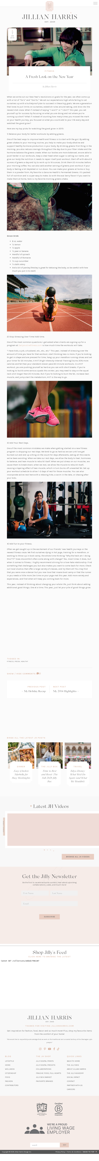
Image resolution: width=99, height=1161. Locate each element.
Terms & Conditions (74, 1152)
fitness (10, 661)
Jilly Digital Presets (45, 1065)
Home (7, 1065)
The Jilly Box (49, 766)
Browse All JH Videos (78, 857)
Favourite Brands (44, 1081)
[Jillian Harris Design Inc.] (49, 17)
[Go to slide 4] (53, 850)
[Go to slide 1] (44, 849)
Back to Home (73, 1061)
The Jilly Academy (75, 1073)
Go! (64, 1145)
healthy (24, 661)
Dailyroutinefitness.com (30, 345)
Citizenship (10, 1073)
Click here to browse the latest (49, 956)
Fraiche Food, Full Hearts (48, 1073)
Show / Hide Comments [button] (30, 674)
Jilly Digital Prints (45, 1061)
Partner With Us (74, 1085)
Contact (71, 1081)
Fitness (49, 71)
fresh (17, 661)
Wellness (10, 1069)
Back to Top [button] (89, 1152)
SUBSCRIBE (49, 917)
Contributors (11, 1085)
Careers (71, 1089)
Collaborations (43, 1069)
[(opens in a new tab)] (42, 1109)
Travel (77, 766)
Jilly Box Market (44, 1077)
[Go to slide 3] (50, 849)
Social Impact (73, 1077)
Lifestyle (9, 1061)
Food (7, 1077)
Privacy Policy (60, 1152)
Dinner (21, 766)
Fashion (9, 1081)
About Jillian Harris (76, 1069)
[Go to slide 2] (47, 849)
